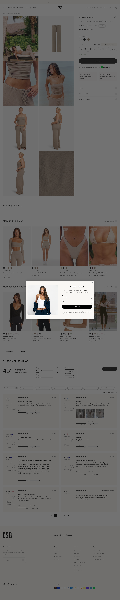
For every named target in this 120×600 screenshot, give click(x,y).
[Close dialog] (93, 282)
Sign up (77, 306)
